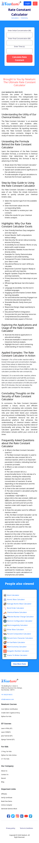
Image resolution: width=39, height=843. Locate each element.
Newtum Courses (9, 764)
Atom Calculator (13, 655)
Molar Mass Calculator (15, 689)
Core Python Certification (9, 769)
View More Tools (19, 724)
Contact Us (4, 834)
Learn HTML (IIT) (6, 788)
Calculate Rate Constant (19, 88)
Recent (3, 838)
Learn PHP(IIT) (6, 792)
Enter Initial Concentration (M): (19, 60)
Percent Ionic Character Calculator (20, 698)
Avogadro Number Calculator (18, 711)
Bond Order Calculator (15, 668)
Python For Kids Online (8, 815)
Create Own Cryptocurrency (10, 773)
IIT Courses (6, 783)
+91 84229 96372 (6, 754)
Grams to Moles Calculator (17, 715)
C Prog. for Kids (6, 811)
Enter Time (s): (19, 76)
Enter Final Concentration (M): (19, 68)
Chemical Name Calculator (17, 672)
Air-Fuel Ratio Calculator (16, 702)
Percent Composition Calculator (19, 694)
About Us (4, 831)
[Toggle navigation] (35, 3)
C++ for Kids (5, 819)
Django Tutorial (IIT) (7, 799)
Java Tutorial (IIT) (6, 796)
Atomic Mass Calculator (16, 659)
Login (27, 3)
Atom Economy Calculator (17, 706)
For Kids (4, 806)
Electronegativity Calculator (17, 685)
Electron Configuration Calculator (19, 681)
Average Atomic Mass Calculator (19, 664)
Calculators (15, 18)
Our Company (7, 826)
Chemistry (24, 18)
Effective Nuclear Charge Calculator (20, 676)
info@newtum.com (7, 759)
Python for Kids (6, 776)
